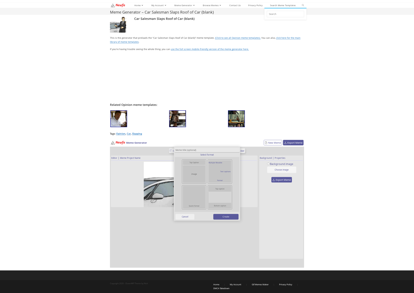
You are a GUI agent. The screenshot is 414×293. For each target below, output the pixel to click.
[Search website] (303, 5)
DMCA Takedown (221, 288)
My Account (235, 284)
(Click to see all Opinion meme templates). (238, 37)
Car (129, 133)
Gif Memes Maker (260, 284)
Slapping (137, 133)
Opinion (120, 133)
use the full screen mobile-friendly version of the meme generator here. (210, 49)
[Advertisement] (207, 77)
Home (216, 284)
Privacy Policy (285, 284)
